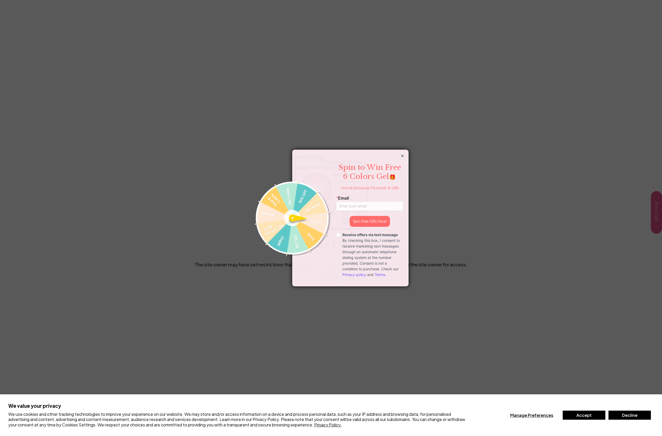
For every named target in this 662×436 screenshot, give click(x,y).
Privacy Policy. (328, 424)
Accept (584, 415)
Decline (629, 415)
